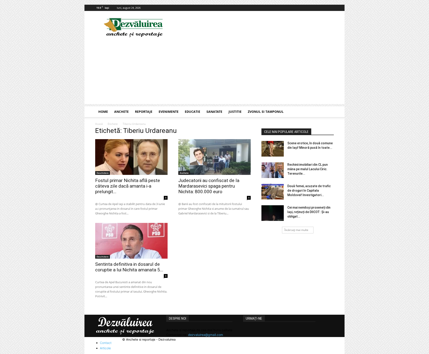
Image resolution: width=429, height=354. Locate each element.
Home (103, 111)
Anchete (121, 111)
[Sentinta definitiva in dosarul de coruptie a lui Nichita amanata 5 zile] (131, 241)
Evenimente (169, 111)
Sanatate (214, 111)
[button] (328, 112)
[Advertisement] (214, 73)
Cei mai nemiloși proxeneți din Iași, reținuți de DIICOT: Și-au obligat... (308, 212)
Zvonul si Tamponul (266, 111)
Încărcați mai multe (296, 230)
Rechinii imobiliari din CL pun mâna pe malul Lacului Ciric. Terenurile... (307, 169)
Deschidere (103, 172)
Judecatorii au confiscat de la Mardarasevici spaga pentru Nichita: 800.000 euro (208, 186)
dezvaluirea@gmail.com (205, 335)
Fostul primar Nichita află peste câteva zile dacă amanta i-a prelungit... (127, 186)
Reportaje (143, 111)
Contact (105, 343)
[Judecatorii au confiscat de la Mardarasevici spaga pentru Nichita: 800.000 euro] (214, 157)
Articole (105, 348)
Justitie (235, 111)
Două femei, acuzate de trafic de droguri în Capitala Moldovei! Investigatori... (309, 190)
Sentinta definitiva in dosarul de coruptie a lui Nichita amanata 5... (129, 267)
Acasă (99, 124)
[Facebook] (330, 8)
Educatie (192, 111)
